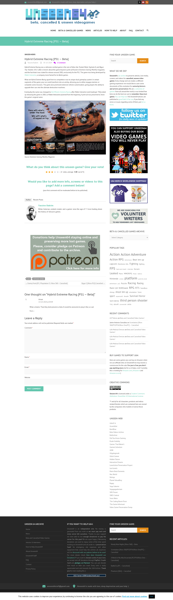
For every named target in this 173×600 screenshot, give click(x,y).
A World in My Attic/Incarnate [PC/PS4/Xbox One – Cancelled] (129, 559)
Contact (139, 30)
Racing (132, 283)
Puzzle (124, 283)
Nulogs (112, 477)
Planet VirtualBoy (116, 480)
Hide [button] (151, 596)
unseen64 (123, 304)
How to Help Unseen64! (34, 547)
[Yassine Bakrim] (31, 206)
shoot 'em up (122, 291)
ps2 (119, 283)
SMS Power (114, 492)
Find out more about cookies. (135, 596)
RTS (137, 287)
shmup (112, 292)
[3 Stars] (52, 172)
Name (27, 357)
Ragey (112, 483)
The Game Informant (117, 504)
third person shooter (134, 300)
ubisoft (116, 304)
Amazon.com (127, 370)
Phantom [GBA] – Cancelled (121, 571)
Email (27, 367)
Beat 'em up (138, 259)
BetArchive (113, 435)
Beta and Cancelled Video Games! (132, 318)
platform (130, 278)
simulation (133, 292)
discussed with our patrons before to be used (89, 552)
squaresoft (119, 296)
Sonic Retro (114, 498)
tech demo (114, 300)
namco (140, 274)
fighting (141, 264)
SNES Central (114, 495)
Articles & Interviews (33, 542)
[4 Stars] (55, 172)
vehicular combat (39, 279)
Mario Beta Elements (117, 471)
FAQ (131, 30)
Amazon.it (136, 370)
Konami (137, 269)
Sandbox (143, 288)
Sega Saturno (114, 486)
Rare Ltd (114, 288)
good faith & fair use (126, 99)
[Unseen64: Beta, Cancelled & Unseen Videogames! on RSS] (146, 2)
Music (135, 274)
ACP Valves (113, 318)
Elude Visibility (115, 441)
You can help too (121, 97)
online (121, 279)
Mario (121, 274)
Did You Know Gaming (118, 438)
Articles (97, 30)
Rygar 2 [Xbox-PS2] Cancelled (93, 283)
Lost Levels (113, 468)
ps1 (28, 279)
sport (112, 295)
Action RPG (117, 259)
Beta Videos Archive (117, 432)
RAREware (123, 288)
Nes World (113, 474)
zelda (129, 304)
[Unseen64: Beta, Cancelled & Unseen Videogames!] (63, 16)
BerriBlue (113, 429)
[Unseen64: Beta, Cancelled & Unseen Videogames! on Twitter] (139, 2)
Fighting (133, 263)
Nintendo (114, 278)
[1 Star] (46, 172)
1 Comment (61, 63)
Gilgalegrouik (114, 453)
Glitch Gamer (114, 456)
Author (28, 200)
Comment (29, 328)
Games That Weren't (117, 444)
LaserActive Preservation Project (121, 465)
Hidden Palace (115, 459)
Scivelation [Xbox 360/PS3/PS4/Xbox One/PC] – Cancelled (128, 551)
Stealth (126, 296)
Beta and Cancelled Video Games (38, 538)
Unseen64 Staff (31, 556)
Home (53, 30)
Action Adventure (133, 254)
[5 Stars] (57, 172)
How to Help (111, 30)
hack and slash (121, 269)
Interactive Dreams (116, 462)
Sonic (140, 292)
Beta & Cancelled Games (70, 30)
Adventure (128, 260)
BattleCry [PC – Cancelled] (120, 566)
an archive (122, 76)
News (88, 30)
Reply (32, 311)
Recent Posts (38, 200)
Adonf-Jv (113, 423)
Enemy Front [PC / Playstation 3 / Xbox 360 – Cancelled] (47, 283)
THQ (111, 304)
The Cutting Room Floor (118, 501)
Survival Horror (137, 295)
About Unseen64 (32, 551)
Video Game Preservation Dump (121, 507)
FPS (112, 268)
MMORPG (128, 273)
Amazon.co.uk (115, 373)
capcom (113, 263)
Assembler (113, 426)
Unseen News (30, 54)
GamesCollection (116, 447)
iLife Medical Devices (117, 330)
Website (27, 377)
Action (115, 254)
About (123, 30)
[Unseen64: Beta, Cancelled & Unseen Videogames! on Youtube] (143, 2)
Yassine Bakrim (32, 63)
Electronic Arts (123, 264)
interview (130, 269)
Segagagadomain (116, 489)
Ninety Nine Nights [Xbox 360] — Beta (124, 544)
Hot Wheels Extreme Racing (61, 92)
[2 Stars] (49, 172)
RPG (131, 288)
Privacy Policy (30, 569)
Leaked (114, 273)
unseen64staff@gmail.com (37, 2)
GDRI (111, 450)
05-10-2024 (47, 63)
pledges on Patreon (82, 563)
